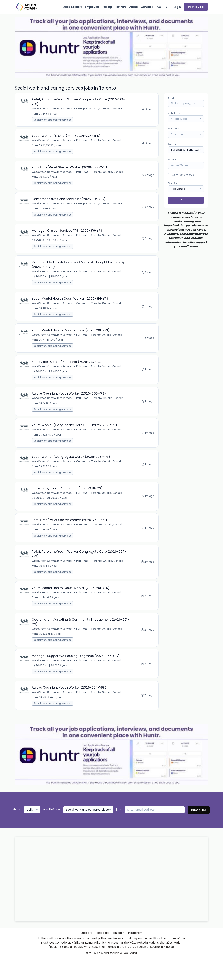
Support (86, 933)
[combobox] (186, 118)
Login (177, 7)
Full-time (81, 140)
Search (186, 200)
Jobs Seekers (72, 7)
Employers (92, 7)
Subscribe (198, 810)
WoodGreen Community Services (52, 108)
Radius (172, 159)
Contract (81, 303)
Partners (120, 7)
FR (165, 7)
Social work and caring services (52, 119)
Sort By (172, 183)
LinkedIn (118, 933)
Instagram (135, 933)
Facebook (102, 933)
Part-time (82, 172)
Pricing (107, 7)
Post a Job (196, 7)
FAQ (158, 7)
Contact (147, 7)
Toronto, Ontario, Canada (104, 108)
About (133, 7)
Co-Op (80, 108)
